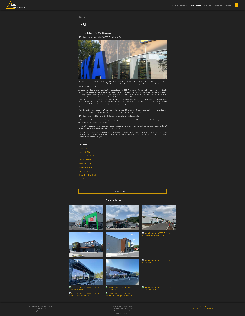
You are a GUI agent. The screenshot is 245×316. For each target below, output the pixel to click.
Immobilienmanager (85, 167)
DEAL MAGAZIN (84, 152)
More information (122, 191)
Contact (228, 5)
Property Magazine (85, 160)
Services (183, 5)
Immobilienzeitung (84, 164)
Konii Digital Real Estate (86, 156)
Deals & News (196, 5)
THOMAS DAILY (84, 148)
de (236, 5)
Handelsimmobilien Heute (87, 175)
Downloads (219, 5)
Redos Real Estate (84, 179)
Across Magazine (84, 171)
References (208, 5)
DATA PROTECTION (208, 309)
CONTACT (204, 306)
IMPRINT (196, 309)
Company (175, 5)
